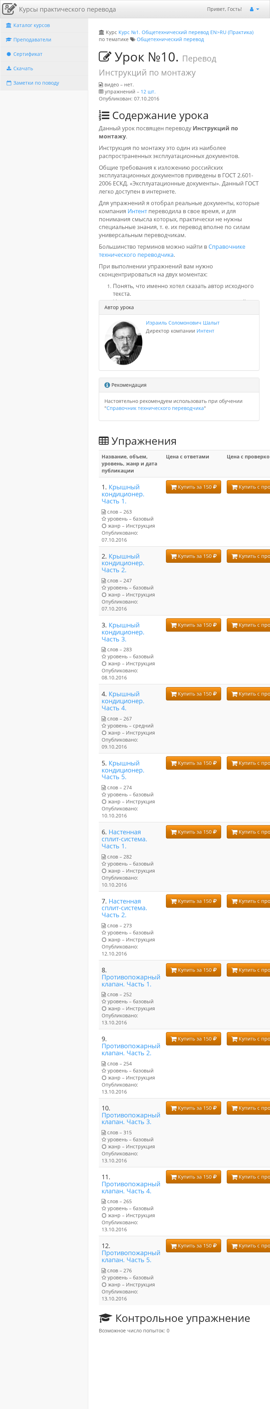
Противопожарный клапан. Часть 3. (131, 1118)
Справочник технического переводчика (155, 408)
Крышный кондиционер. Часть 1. (123, 494)
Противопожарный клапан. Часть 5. (131, 1256)
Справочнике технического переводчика (172, 251)
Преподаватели (31, 39)
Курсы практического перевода (67, 9)
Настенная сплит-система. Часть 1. (124, 839)
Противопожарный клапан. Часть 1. (131, 980)
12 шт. (148, 91)
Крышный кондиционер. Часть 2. (123, 563)
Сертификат (27, 54)
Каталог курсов (31, 25)
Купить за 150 (194, 486)
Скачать (22, 68)
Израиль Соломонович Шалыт (183, 322)
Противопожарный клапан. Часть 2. (131, 1049)
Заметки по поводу (35, 82)
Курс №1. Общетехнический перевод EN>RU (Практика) (185, 32)
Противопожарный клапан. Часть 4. (131, 1187)
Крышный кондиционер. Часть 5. (123, 770)
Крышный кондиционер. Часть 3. (123, 632)
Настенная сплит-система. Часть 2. (124, 908)
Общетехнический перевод (170, 39)
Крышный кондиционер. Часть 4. (123, 701)
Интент (138, 211)
